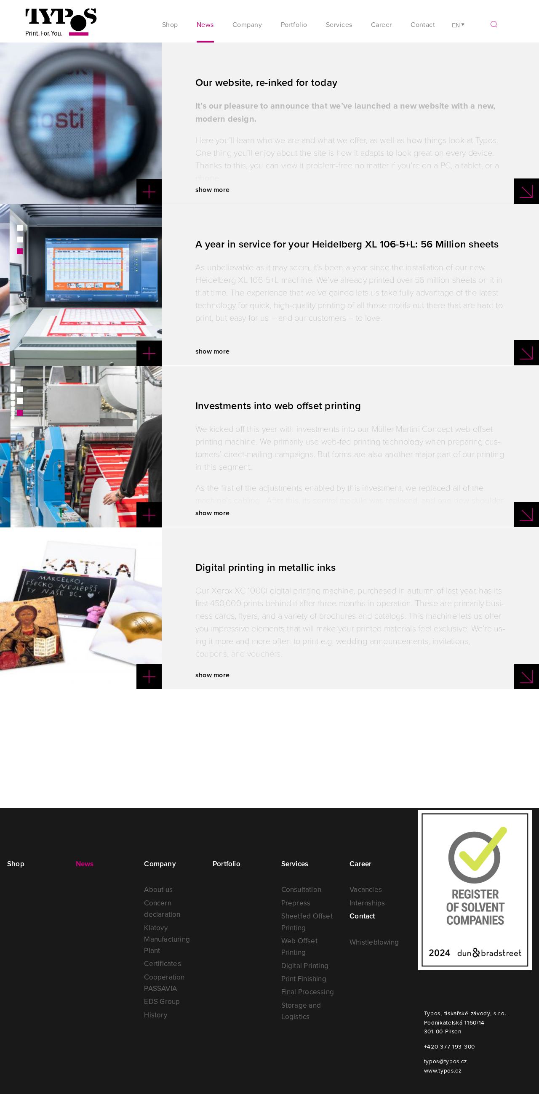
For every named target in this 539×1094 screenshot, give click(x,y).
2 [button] (20, 239)
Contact (423, 24)
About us (158, 889)
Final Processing (307, 992)
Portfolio (294, 24)
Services (295, 864)
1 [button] (20, 228)
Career (360, 864)
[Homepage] (61, 25)
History (155, 1015)
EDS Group (162, 1001)
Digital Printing (304, 966)
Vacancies (366, 889)
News (205, 24)
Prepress (296, 903)
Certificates (162, 963)
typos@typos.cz (445, 1061)
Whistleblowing (374, 942)
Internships (367, 903)
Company (160, 864)
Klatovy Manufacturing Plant (167, 939)
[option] (81, 123)
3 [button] (20, 251)
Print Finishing (303, 979)
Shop (170, 24)
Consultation (301, 889)
